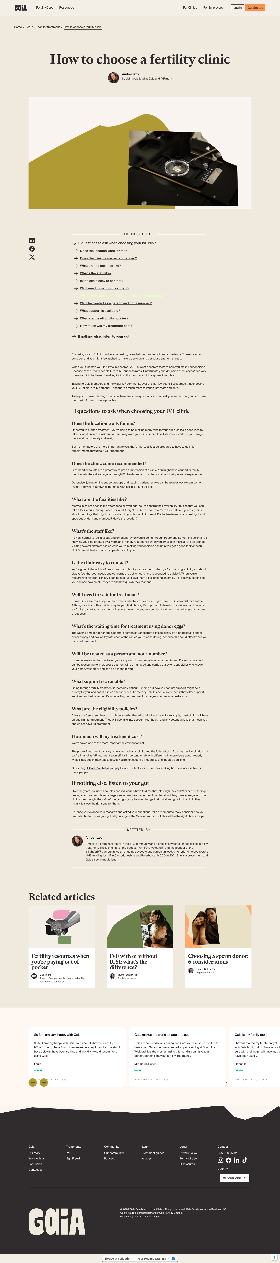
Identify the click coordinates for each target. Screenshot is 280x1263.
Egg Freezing (74, 1158)
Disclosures (187, 1164)
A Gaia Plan (94, 768)
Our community (114, 1153)
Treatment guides (153, 1153)
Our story (34, 1153)
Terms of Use (188, 1158)
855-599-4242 (227, 1153)
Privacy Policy (188, 1153)
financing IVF (88, 755)
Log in (237, 8)
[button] (44, 8)
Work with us (37, 1158)
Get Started (255, 8)
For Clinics (35, 1164)
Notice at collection (118, 1258)
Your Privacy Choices (151, 1258)
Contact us (35, 1170)
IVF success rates (130, 371)
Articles (147, 1158)
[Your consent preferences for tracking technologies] (274, 1257)
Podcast (109, 1158)
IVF (68, 1153)
